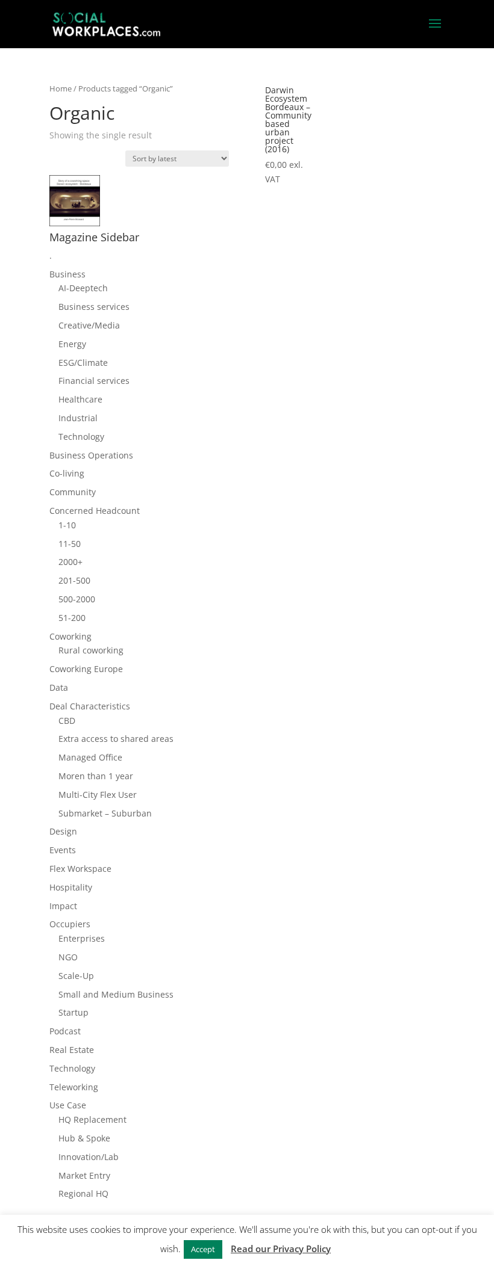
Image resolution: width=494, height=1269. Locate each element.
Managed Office (90, 757)
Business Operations (91, 455)
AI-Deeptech (83, 288)
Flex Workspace (80, 868)
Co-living (66, 473)
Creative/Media (89, 325)
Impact (63, 906)
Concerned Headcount (94, 510)
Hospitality (70, 887)
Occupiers (69, 924)
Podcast (65, 1031)
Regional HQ (83, 1193)
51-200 (72, 617)
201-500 (74, 580)
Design (63, 831)
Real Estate (71, 1049)
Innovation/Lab (88, 1156)
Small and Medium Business (116, 994)
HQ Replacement (92, 1119)
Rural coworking (91, 650)
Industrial (78, 418)
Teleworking (73, 1087)
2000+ (70, 561)
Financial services (94, 380)
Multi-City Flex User (97, 794)
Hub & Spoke (84, 1138)
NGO (68, 957)
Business (67, 274)
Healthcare (80, 399)
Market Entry (84, 1175)
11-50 (69, 543)
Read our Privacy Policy (281, 1249)
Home (60, 88)
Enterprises (81, 938)
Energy (72, 344)
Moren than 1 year (95, 776)
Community (72, 492)
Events (62, 850)
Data (58, 687)
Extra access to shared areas (116, 738)
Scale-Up (76, 975)
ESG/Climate (83, 362)
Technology (81, 436)
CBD (66, 720)
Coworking (70, 636)
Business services (94, 306)
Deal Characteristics (89, 706)
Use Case (67, 1105)
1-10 (67, 525)
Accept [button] (203, 1249)
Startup (73, 1012)
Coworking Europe (86, 669)
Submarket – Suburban (105, 813)
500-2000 (76, 599)
